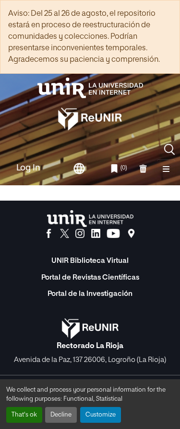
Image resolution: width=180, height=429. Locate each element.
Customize (100, 415)
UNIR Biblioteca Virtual (90, 260)
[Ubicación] (131, 233)
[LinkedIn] (95, 233)
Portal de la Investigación (90, 293)
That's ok (24, 415)
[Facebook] (48, 233)
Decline (61, 415)
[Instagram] (79, 233)
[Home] (90, 88)
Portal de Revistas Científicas (90, 277)
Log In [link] (28, 168)
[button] (169, 149)
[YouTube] (113, 233)
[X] (64, 233)
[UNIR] (90, 218)
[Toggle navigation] (166, 168)
